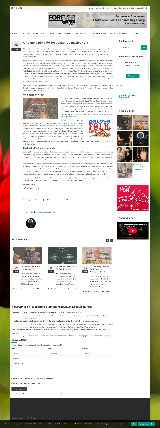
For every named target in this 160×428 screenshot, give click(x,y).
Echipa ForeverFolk (113, 8)
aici (45, 90)
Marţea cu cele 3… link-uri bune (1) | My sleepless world (39, 312)
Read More (37, 289)
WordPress (31, 418)
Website (85, 349)
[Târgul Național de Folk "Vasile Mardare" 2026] (141, 122)
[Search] (144, 47)
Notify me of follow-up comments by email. (33, 379)
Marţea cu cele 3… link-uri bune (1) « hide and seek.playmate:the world (46, 321)
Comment (15, 358)
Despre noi (100, 8)
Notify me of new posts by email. (28, 383)
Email (50, 349)
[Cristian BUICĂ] (141, 154)
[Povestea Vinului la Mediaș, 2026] (124, 122)
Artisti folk (38, 33)
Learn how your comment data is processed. (57, 394)
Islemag (14, 418)
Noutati (38, 200)
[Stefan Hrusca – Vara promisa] (141, 138)
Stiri (136, 33)
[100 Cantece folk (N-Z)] (124, 154)
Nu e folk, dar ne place (102, 33)
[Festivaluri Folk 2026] (124, 138)
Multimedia (80, 33)
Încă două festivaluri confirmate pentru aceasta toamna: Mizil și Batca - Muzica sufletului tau (57, 329)
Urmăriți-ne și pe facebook (127, 96)
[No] (157, 424)
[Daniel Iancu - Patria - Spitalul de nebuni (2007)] (141, 167)
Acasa (91, 8)
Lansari (67, 33)
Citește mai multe (146, 424)
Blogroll (140, 8)
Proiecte (123, 33)
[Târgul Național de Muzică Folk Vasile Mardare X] (124, 170)
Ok (134, 424)
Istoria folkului (128, 8)
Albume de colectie (20, 33)
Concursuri (55, 33)
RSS (123, 85)
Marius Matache (67, 200)
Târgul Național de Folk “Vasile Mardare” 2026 (99, 269)
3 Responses (51, 200)
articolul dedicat (29, 144)
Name (14, 349)
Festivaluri (89, 291)
